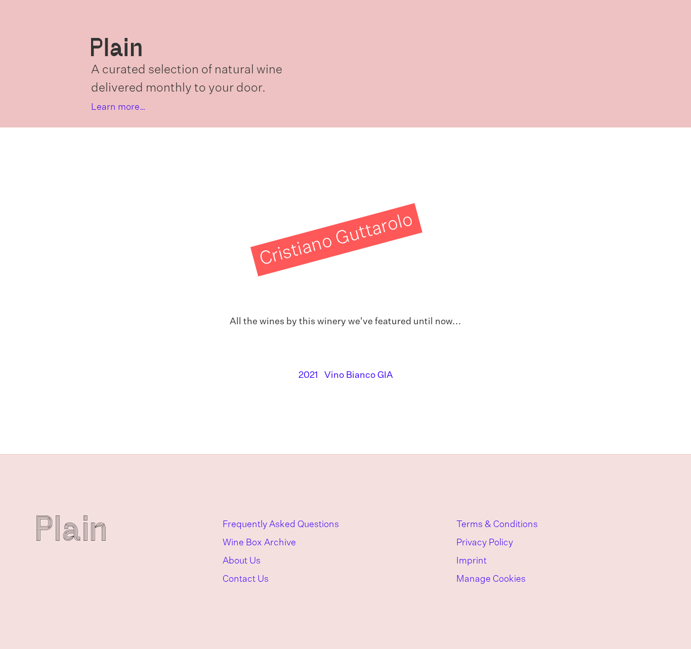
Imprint (471, 561)
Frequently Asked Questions (281, 524)
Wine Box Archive (259, 542)
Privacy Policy (484, 542)
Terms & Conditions (497, 524)
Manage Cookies (491, 579)
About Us (242, 561)
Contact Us (246, 579)
